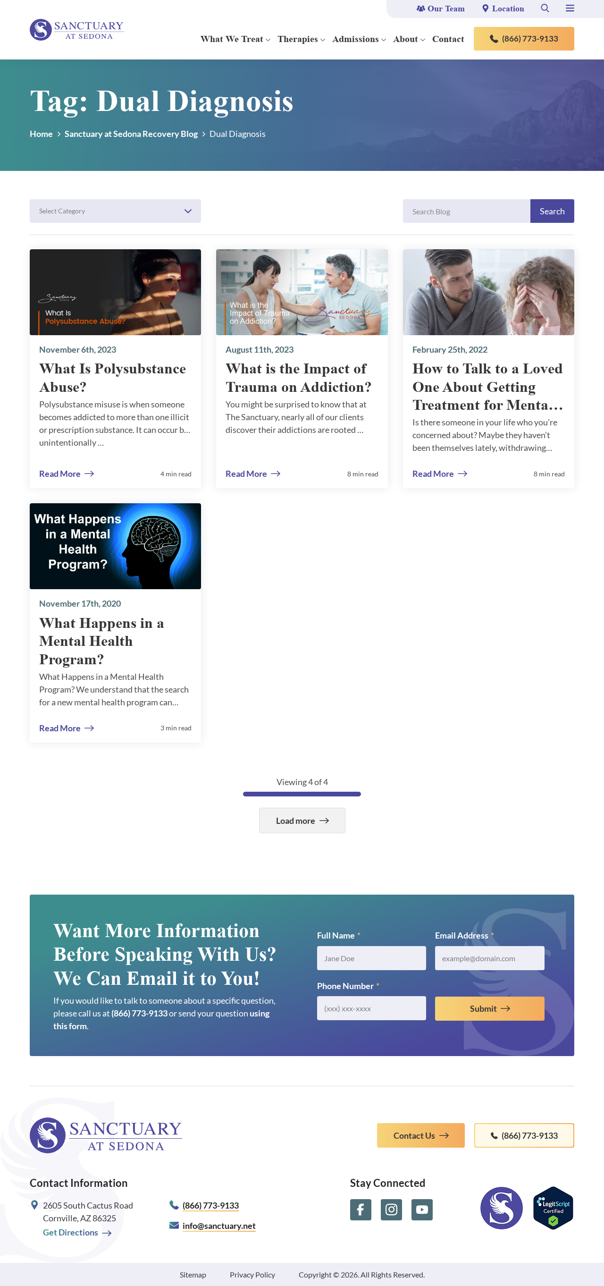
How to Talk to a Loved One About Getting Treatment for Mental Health (487, 387)
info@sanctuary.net (219, 1225)
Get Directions (70, 1232)
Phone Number (348, 986)
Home (41, 133)
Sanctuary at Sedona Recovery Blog (131, 133)
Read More (60, 473)
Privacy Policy (252, 1274)
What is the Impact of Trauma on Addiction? (299, 377)
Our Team (446, 8)
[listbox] (115, 211)
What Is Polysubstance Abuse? (112, 377)
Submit (483, 1008)
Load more (295, 820)
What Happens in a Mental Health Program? (101, 641)
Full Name (339, 935)
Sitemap (193, 1274)
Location (508, 8)
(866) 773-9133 (530, 38)
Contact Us (414, 1135)
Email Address (464, 935)
